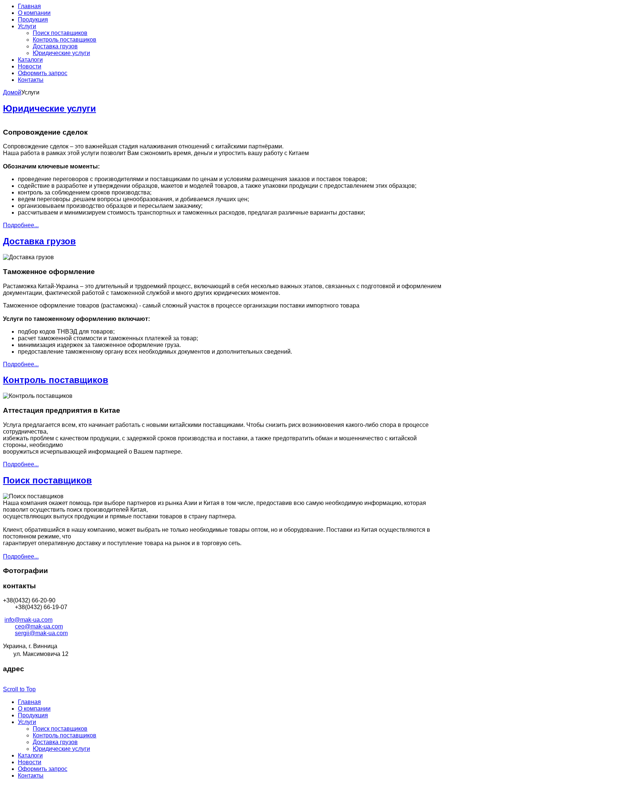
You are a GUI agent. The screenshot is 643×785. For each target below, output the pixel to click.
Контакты (31, 775)
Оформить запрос (42, 769)
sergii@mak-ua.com (41, 633)
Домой (12, 92)
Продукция (33, 715)
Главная (29, 702)
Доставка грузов (39, 241)
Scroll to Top (19, 689)
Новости (29, 762)
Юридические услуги (49, 108)
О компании (34, 708)
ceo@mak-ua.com (39, 626)
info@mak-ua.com (28, 620)
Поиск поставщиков (47, 480)
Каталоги (30, 755)
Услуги (27, 722)
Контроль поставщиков (55, 380)
